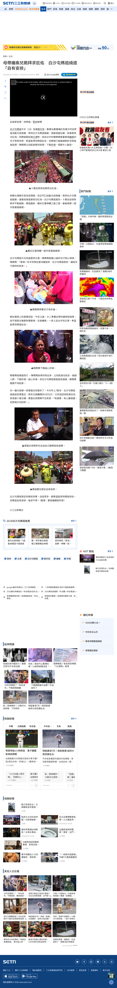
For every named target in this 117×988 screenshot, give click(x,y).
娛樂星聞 (48, 3)
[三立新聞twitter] (105, 962)
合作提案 (70, 970)
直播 (67, 8)
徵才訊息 (106, 970)
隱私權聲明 (36, 970)
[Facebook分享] (5, 81)
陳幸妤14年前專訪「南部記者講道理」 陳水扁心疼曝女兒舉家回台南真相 (15, 940)
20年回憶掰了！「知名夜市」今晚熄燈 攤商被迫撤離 (15, 894)
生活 (43, 8)
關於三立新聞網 (21, 970)
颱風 (70, 726)
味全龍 (32, 726)
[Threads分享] (5, 92)
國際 (97, 8)
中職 (11, 726)
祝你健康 (67, 3)
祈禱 (53, 144)
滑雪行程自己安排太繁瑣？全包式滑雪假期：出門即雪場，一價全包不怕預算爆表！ (39, 894)
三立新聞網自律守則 (54, 970)
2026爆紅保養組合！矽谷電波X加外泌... (23, 591)
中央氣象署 (48, 726)
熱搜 (61, 8)
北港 (35, 137)
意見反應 (82, 970)
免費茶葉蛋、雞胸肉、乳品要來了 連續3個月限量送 (64, 940)
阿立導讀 (77, 3)
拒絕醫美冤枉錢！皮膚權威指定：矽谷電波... (22, 597)
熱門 (49, 8)
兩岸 (103, 8)
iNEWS (57, 3)
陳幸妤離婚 (34, 8)
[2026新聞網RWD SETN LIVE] (34, 3)
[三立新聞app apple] (11, 976)
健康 (91, 8)
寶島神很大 (88, 3)
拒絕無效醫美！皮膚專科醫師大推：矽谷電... (60, 597)
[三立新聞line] (98, 962)
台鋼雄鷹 (21, 726)
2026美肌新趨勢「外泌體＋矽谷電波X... (61, 591)
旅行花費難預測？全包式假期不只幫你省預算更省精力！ (15, 917)
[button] (105, 3)
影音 (55, 8)
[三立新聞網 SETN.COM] (5, 8)
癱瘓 (71, 137)
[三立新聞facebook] (84, 962)
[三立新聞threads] (111, 962)
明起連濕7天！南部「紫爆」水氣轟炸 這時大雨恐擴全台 (39, 917)
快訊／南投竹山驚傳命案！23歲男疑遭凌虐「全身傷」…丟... (39, 665)
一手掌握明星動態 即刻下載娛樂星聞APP (59, 587)
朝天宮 (41, 129)
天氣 (59, 726)
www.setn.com (25, 982)
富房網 (98, 3)
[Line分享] (5, 86)
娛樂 (85, 8)
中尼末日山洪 (21, 8)
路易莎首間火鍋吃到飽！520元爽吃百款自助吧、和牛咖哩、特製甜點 (39, 940)
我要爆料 (94, 970)
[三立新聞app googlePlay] (29, 976)
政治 (73, 8)
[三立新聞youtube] (77, 962)
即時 (11, 8)
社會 (79, 8)
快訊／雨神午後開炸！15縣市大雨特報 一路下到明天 (64, 917)
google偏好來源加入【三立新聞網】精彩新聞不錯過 (22, 587)
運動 (109, 8)
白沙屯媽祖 (15, 129)
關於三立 (6, 970)
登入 (112, 3)
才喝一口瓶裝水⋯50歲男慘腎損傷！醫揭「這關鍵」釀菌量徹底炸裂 (64, 894)
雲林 (35, 121)
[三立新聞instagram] (91, 962)
